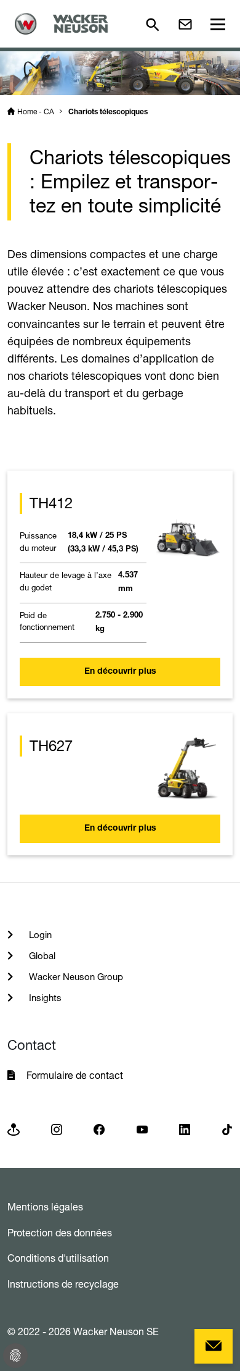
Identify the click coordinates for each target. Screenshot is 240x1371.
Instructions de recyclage (63, 1284)
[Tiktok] (227, 1128)
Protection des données (59, 1232)
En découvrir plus (120, 672)
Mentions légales (45, 1207)
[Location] (13, 1128)
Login (39, 935)
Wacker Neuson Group (74, 977)
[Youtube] (142, 1128)
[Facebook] (99, 1128)
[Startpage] (65, 24)
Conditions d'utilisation (58, 1258)
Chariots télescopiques (108, 112)
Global (40, 956)
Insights (44, 998)
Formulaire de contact (76, 1075)
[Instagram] (56, 1128)
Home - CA (35, 111)
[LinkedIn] (184, 1128)
